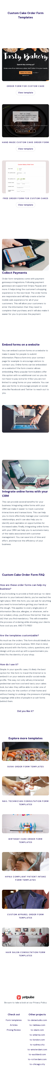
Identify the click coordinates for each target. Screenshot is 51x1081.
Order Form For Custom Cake (25, 86)
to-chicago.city (37, 1064)
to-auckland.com (37, 1054)
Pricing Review (14, 1029)
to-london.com (37, 1039)
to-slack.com (37, 1029)
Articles (14, 1025)
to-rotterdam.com (37, 1059)
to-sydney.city (37, 1044)
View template (25, 92)
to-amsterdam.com (37, 1049)
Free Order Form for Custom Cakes (25, 198)
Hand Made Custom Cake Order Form (25, 142)
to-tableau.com (37, 1025)
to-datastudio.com (37, 1020)
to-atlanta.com (37, 1034)
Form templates (14, 1020)
